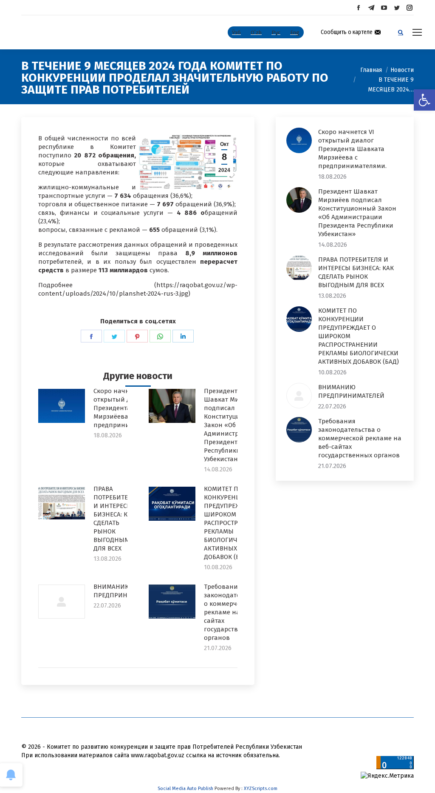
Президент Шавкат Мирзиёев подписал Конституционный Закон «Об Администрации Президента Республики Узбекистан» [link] (233, 425)
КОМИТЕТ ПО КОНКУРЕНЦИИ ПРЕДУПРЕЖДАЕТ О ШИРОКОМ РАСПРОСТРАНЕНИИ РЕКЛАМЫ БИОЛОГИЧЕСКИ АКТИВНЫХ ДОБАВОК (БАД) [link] (233, 523)
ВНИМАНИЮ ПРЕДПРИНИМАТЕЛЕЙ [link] (126, 591)
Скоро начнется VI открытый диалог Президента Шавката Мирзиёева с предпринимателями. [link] (352, 149)
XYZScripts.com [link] (260, 788)
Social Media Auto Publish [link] (185, 788)
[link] (424, 100)
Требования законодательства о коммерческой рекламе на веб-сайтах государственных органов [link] (232, 612)
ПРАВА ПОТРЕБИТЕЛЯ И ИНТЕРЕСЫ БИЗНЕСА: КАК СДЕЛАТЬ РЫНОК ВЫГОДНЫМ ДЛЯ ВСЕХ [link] (114, 518)
